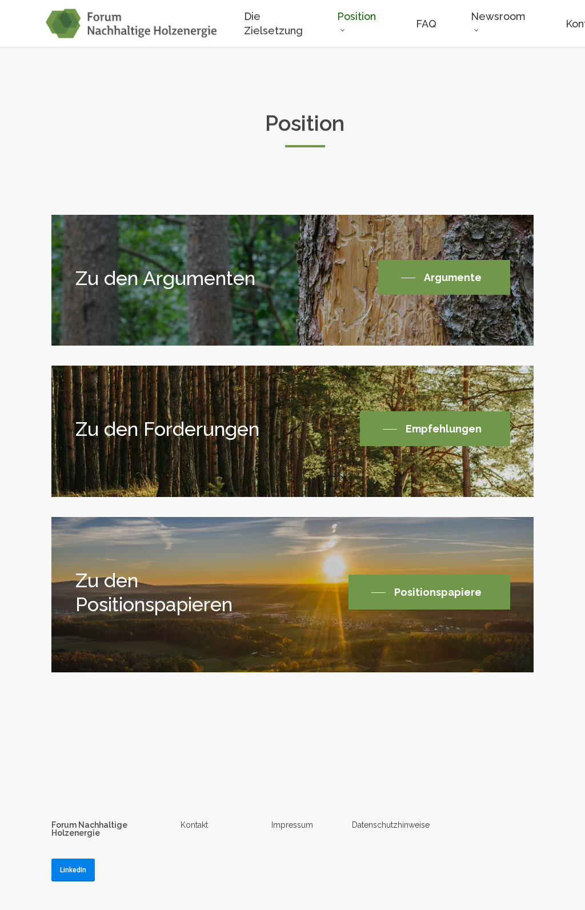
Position (356, 16)
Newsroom (498, 16)
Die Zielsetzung (273, 23)
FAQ (426, 24)
